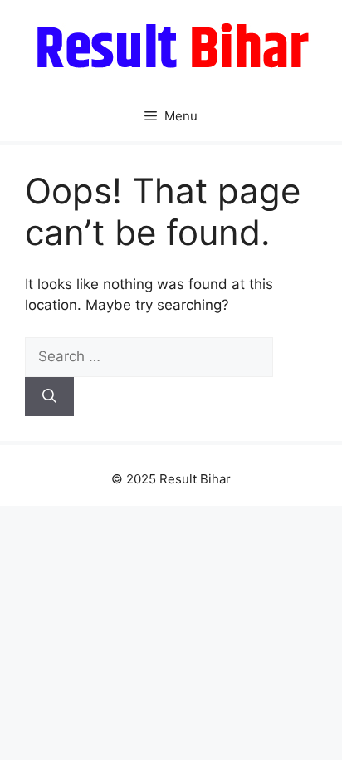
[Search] (49, 397)
